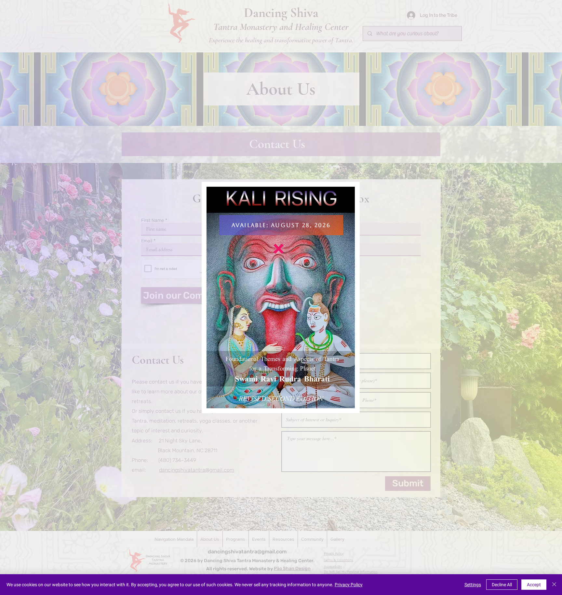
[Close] (554, 584)
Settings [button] (472, 584)
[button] (279, 249)
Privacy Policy (349, 584)
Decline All (502, 584)
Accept (534, 584)
